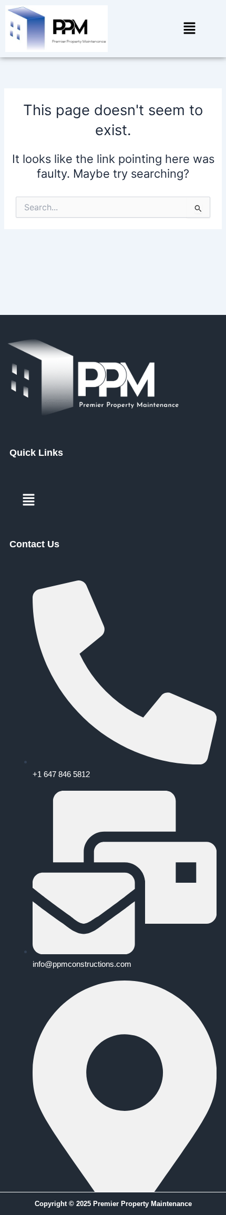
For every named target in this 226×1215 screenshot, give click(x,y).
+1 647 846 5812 (61, 774)
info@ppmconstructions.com (82, 964)
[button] (189, 28)
